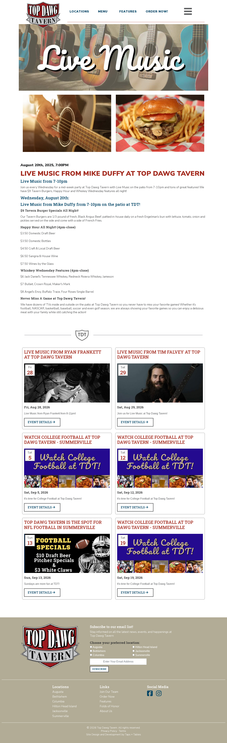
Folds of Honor (109, 706)
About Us (106, 711)
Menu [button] (103, 11)
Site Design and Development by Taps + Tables (113, 734)
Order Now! (157, 11)
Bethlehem (59, 697)
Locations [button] (79, 11)
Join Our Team (109, 692)
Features (128, 11)
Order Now (107, 697)
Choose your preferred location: (115, 642)
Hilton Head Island (64, 706)
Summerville (60, 716)
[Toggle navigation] (187, 11)
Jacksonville (60, 711)
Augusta (57, 692)
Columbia (58, 701)
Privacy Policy (109, 731)
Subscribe (99, 669)
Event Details (40, 422)
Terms (122, 731)
